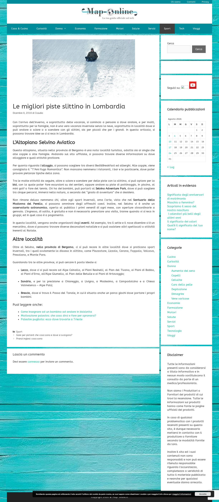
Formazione (100, 28)
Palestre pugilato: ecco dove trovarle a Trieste (51, 319)
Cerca (170, 43)
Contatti (191, 2)
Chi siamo (176, 2)
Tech (181, 28)
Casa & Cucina (19, 28)
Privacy (205, 2)
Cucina (171, 256)
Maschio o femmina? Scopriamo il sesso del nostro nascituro (181, 206)
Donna (59, 28)
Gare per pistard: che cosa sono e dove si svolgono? (44, 335)
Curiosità (42, 28)
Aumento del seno (183, 270)
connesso (34, 361)
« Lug (170, 167)
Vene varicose (180, 298)
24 (170, 153)
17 (170, 147)
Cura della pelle (181, 284)
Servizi (151, 28)
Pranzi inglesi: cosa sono (29, 338)
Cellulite (176, 279)
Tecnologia (174, 330)
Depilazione (179, 289)
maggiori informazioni (181, 494)
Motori (119, 28)
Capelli (175, 275)
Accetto (202, 494)
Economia (80, 28)
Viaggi (196, 28)
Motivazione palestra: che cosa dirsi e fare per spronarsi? (58, 315)
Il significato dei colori (182, 221)
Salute (136, 28)
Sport (167, 28)
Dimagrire (177, 293)
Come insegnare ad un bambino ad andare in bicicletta (56, 311)
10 (170, 141)
